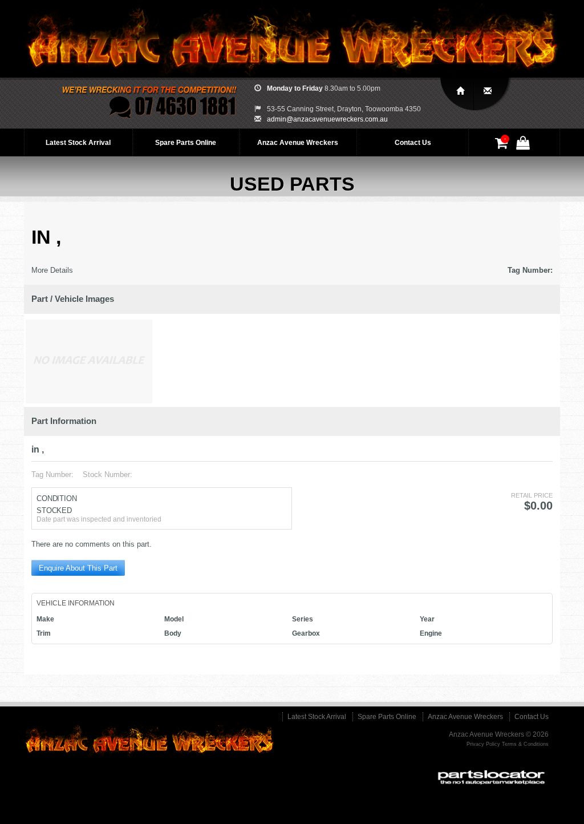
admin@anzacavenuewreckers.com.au (327, 119)
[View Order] (524, 146)
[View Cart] (503, 146)
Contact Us (413, 143)
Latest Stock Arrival (78, 143)
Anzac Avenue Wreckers (297, 143)
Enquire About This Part (78, 568)
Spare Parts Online (185, 143)
